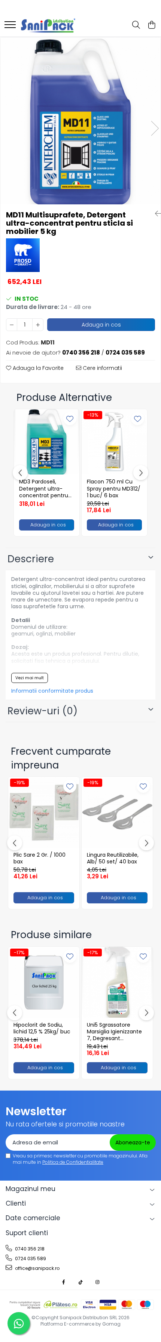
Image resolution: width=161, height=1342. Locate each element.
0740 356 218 (29, 1249)
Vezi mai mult (29, 678)
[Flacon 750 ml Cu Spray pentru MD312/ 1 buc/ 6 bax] (114, 441)
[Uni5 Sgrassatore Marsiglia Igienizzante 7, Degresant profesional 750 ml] (117, 982)
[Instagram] (97, 1282)
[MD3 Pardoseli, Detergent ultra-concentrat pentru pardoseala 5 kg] (46, 441)
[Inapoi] (155, 213)
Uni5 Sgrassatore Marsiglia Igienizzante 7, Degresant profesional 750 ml (114, 1031)
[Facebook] (64, 1282)
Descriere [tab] (30, 559)
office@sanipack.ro (37, 1268)
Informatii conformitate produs (52, 690)
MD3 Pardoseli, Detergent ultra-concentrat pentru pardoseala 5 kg (43, 488)
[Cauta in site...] (136, 25)
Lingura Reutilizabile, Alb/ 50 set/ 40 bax (113, 858)
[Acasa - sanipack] (48, 25)
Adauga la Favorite (37, 368)
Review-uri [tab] (42, 711)
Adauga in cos (101, 324)
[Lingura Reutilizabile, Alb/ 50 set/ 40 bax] (117, 812)
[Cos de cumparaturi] (151, 25)
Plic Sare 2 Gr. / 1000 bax (39, 858)
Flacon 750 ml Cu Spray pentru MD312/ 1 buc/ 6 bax (113, 488)
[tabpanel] (80, 120)
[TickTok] (80, 1282)
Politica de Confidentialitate (72, 1162)
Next (155, 128)
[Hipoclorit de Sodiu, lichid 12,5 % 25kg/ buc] (43, 982)
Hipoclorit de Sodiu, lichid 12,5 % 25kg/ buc (41, 1028)
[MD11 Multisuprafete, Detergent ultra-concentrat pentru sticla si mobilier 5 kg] (80, 120)
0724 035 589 (30, 1258)
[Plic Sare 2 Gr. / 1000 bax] (43, 812)
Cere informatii (101, 368)
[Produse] (10, 25)
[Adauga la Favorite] (69, 418)
